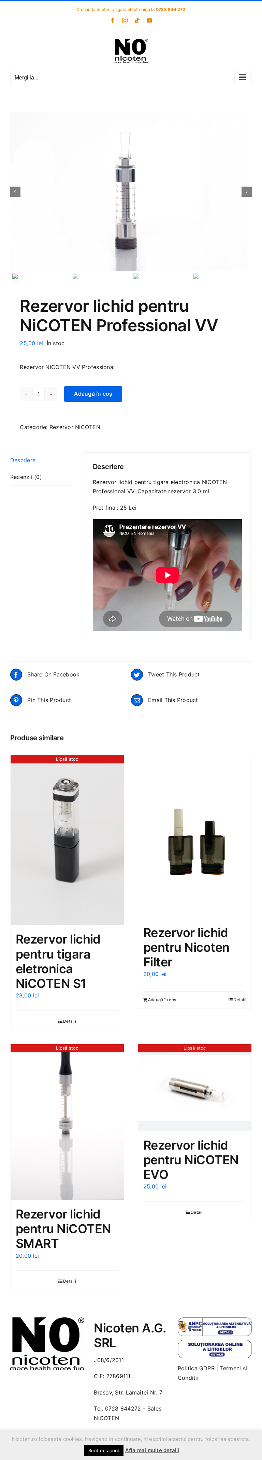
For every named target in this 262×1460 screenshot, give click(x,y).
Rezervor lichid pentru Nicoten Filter (186, 947)
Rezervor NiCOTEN (74, 427)
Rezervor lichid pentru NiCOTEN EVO (190, 1160)
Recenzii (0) (26, 476)
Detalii (69, 1021)
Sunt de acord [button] (103, 1450)
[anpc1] (215, 1320)
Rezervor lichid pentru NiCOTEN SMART (63, 1229)
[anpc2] (215, 1342)
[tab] (41, 460)
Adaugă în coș (93, 393)
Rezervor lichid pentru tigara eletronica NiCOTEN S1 (58, 961)
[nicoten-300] (47, 1320)
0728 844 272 (171, 9)
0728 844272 (123, 1408)
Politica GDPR (196, 1368)
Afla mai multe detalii (152, 1450)
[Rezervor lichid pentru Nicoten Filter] (194, 836)
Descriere (22, 460)
